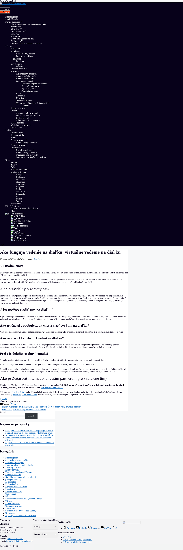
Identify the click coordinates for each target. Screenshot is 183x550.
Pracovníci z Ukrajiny (14, 462)
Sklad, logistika (17, 123)
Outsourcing (16, 147)
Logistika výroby (23, 118)
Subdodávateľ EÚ (13, 474)
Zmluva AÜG (17, 27)
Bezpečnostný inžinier (25, 54)
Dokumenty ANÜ (18, 31)
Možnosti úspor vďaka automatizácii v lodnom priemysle (29, 433)
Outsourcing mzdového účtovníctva (31, 157)
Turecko (19, 201)
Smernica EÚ (16, 36)
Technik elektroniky (24, 100)
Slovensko (20, 182)
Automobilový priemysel (26, 74)
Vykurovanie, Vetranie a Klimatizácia (32, 103)
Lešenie (19, 66)
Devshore (20, 61)
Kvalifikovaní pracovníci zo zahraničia (21, 477)
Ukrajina (19, 175)
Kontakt (14, 162)
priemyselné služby (13, 479)
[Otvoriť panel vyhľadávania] (2, 6)
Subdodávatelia (11, 19)
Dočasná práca (11, 17)
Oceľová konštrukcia (30, 86)
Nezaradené (10, 513)
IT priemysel (16, 59)
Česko (18, 189)
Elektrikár (20, 98)
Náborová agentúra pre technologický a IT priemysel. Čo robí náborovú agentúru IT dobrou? (41, 407)
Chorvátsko (21, 184)
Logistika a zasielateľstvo (16, 487)
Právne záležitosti (12, 22)
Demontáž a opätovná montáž (34, 84)
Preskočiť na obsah (8, 1)
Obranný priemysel (19, 69)
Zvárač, (19, 93)
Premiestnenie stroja (30, 91)
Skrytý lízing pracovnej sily (22, 39)
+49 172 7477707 (15, 538)
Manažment (10, 489)
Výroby (14, 111)
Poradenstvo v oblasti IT (52, 387)
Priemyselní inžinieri (24, 56)
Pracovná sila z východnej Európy (19, 465)
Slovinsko (20, 179)
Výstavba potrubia (29, 88)
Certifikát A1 (16, 29)
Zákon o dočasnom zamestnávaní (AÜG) (28, 24)
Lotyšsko (20, 187)
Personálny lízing (18, 145)
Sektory (8, 46)
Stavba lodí (15, 48)
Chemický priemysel (24, 150)
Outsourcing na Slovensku (27, 155)
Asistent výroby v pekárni (27, 113)
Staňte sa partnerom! (19, 169)
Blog (13, 211)
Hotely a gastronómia (25, 78)
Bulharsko (20, 177)
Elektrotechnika (12, 470)
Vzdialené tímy (18, 392)
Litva (18, 196)
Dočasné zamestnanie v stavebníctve (26, 43)
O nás (7, 160)
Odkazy (14, 167)
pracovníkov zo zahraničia (16, 460)
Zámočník (20, 96)
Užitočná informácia (14, 206)
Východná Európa (18, 172)
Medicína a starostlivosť (21, 125)
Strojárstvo (15, 51)
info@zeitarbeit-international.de (19, 541)
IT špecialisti (10, 482)
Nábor (13, 137)
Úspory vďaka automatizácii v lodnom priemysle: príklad (29, 430)
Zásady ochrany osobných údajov (77, 539)
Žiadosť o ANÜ (17, 41)
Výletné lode (16, 127)
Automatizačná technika (26, 76)
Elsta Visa (15, 34)
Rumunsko (20, 194)
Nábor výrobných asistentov (28, 120)
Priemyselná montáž (24, 81)
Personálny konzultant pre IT (25, 394)
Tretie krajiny (16, 203)
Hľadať (3, 412)
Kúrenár (24, 105)
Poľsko (19, 199)
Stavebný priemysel (13, 467)
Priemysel (15, 71)
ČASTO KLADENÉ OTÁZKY (25, 209)
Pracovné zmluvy (18, 140)
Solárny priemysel (18, 108)
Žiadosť (14, 165)
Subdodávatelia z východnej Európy (20, 511)
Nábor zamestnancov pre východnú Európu (23, 499)
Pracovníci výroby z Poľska (28, 115)
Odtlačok (67, 537)
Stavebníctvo (16, 64)
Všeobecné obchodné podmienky (77, 542)
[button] (45, 526)
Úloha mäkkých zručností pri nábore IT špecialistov (24, 409)
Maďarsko (20, 191)
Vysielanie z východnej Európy (18, 472)
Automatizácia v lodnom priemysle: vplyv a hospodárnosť (29, 435)
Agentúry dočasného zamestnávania (20, 515)
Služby (8, 130)
